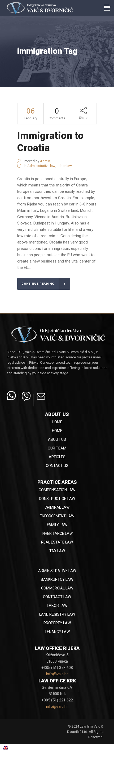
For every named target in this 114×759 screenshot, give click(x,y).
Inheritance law (57, 533)
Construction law (57, 498)
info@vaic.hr (57, 674)
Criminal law (57, 507)
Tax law (57, 551)
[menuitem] (11, 747)
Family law (57, 525)
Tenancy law (57, 632)
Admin (45, 161)
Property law (57, 623)
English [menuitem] (14, 748)
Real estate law (57, 542)
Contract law (57, 597)
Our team (57, 448)
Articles (57, 457)
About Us (57, 439)
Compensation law (57, 490)
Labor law (64, 166)
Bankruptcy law (57, 579)
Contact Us (57, 465)
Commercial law (57, 588)
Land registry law (57, 614)
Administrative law (41, 166)
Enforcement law (57, 516)
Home (57, 422)
